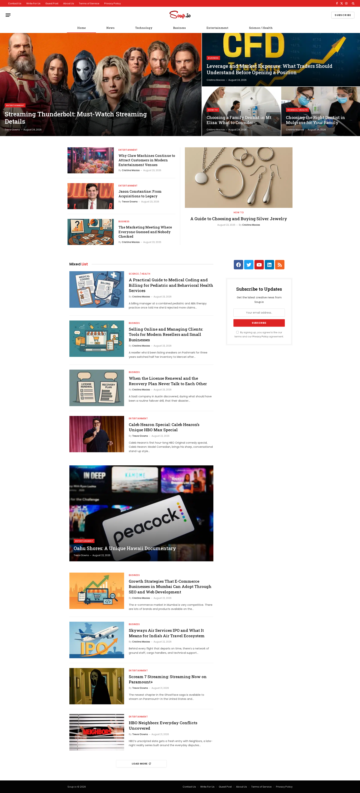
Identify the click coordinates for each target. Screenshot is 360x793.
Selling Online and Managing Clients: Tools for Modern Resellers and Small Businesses (166, 334)
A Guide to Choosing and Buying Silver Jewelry (238, 218)
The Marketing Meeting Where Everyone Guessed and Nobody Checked (145, 232)
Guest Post (51, 3)
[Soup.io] (180, 15)
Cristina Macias (216, 80)
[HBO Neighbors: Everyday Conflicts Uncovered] (96, 732)
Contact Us (14, 3)
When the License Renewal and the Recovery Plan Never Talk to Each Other (168, 381)
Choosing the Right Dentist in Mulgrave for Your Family (315, 120)
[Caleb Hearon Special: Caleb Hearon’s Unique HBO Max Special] (96, 434)
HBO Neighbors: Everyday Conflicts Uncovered (163, 725)
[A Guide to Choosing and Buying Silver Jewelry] (238, 177)
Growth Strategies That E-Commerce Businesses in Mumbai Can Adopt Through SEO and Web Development (170, 587)
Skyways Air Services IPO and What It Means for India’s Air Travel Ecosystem (167, 633)
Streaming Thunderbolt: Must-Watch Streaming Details (76, 117)
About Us (68, 3)
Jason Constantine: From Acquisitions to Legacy (139, 193)
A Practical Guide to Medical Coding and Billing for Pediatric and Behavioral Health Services (171, 285)
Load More (140, 763)
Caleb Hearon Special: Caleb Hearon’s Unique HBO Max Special (164, 427)
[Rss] (279, 264)
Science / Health (261, 28)
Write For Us (33, 3)
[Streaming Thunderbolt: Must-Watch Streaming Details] (101, 84)
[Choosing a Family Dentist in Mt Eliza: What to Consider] (241, 111)
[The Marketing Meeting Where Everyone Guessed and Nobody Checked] (91, 232)
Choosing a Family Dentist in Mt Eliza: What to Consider (239, 120)
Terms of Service (89, 3)
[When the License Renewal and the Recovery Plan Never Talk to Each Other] (96, 388)
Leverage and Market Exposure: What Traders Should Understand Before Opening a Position (269, 69)
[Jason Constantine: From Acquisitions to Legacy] (91, 196)
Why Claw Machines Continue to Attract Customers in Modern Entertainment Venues (146, 160)
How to (213, 109)
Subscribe (343, 15)
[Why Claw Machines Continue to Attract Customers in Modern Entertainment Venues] (91, 160)
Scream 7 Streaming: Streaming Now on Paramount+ (168, 679)
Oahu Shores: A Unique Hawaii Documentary (125, 548)
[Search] (352, 3)
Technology (143, 28)
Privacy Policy (112, 3)
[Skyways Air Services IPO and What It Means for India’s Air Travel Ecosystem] (96, 640)
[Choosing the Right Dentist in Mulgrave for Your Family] (320, 111)
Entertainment (217, 28)
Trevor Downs (12, 129)
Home (81, 28)
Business (179, 28)
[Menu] (8, 15)
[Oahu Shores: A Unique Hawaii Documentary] (141, 513)
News (110, 28)
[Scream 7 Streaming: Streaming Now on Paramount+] (96, 686)
